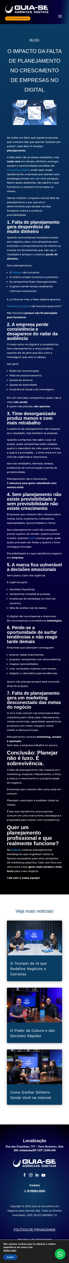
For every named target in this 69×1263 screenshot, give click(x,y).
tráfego (16, 272)
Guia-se (16, 849)
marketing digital (18, 170)
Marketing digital (19, 306)
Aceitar (10, 1257)
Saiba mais (9, 1250)
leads (32, 538)
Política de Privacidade (35, 1229)
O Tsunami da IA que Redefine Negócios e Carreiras (28, 968)
